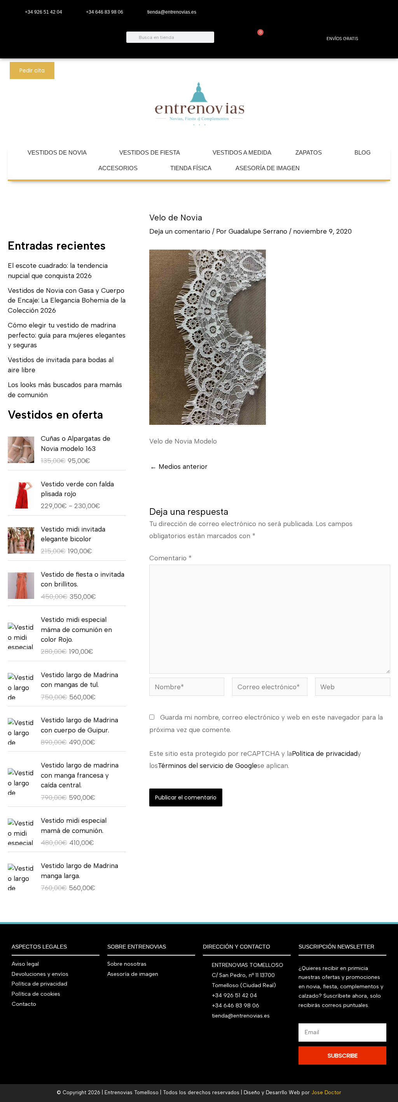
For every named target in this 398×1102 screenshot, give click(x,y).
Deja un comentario (179, 231)
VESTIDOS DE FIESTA (149, 152)
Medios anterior (179, 466)
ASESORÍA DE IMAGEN (268, 168)
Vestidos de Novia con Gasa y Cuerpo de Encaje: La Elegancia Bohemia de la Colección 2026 (67, 300)
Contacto (24, 1004)
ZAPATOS (308, 152)
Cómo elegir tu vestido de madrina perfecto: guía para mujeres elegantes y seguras (67, 335)
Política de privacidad (325, 753)
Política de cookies (36, 994)
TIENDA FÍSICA (190, 168)
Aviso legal (25, 964)
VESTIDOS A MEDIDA (242, 152)
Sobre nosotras (127, 964)
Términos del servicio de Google (207, 765)
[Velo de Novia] (207, 336)
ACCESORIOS (118, 168)
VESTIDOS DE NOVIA (57, 152)
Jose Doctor (326, 1092)
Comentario (170, 558)
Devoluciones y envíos (40, 974)
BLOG (362, 152)
